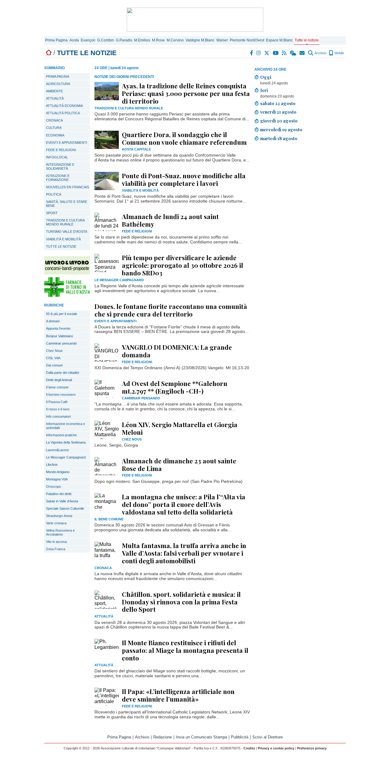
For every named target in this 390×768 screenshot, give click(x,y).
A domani (52, 321)
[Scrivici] (302, 53)
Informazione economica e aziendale (65, 426)
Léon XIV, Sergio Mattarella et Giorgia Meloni (179, 428)
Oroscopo (53, 486)
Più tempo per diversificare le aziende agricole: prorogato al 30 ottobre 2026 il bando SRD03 (182, 265)
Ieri (264, 90)
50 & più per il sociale (61, 314)
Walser (222, 40)
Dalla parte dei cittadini (62, 372)
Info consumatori (58, 416)
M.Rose (158, 40)
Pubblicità (239, 737)
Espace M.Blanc (279, 40)
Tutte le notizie (307, 40)
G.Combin (105, 40)
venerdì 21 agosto (278, 112)
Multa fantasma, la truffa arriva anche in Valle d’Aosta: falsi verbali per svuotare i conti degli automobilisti (184, 553)
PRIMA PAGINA (57, 76)
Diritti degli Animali (59, 380)
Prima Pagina (56, 40)
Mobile (339, 53)
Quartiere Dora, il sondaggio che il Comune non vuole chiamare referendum (184, 138)
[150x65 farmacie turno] (67, 295)
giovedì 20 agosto (279, 121)
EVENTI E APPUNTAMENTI (66, 142)
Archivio (320, 53)
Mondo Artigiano (57, 472)
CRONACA (54, 120)
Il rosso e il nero (57, 409)
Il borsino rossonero (61, 394)
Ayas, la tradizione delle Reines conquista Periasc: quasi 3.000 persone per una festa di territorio (186, 93)
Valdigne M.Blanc (200, 40)
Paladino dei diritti (58, 494)
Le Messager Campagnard (66, 457)
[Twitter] (267, 53)
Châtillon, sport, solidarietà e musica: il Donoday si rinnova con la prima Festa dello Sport (181, 602)
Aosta (74, 40)
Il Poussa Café (57, 402)
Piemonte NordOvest (247, 40)
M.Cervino (175, 40)
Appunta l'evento (58, 328)
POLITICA (53, 194)
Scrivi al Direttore (267, 737)
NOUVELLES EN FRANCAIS (67, 187)
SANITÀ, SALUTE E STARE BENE (66, 203)
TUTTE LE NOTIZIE (61, 246)
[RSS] (284, 53)
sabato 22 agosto (278, 103)
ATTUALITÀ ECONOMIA (64, 106)
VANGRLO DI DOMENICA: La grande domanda (177, 351)
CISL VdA (53, 358)
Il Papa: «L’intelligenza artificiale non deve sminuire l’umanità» (178, 695)
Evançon (88, 40)
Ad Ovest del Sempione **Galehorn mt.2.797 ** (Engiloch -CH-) (174, 387)
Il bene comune (57, 387)
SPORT (52, 213)
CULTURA (54, 127)
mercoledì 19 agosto (281, 129)
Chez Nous (54, 350)
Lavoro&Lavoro (57, 450)
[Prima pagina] (48, 53)
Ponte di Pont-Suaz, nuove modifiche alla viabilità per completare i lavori (184, 179)
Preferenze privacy (312, 748)
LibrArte (52, 464)
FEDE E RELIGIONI (61, 150)
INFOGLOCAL (57, 157)
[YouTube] (276, 53)
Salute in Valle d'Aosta (62, 501)
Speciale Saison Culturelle (65, 508)
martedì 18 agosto (278, 138)
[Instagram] (258, 53)
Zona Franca (55, 549)
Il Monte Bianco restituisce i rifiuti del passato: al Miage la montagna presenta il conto (185, 650)
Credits (249, 748)
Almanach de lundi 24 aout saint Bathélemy (170, 220)
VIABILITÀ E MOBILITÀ (63, 239)
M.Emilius (142, 40)
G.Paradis (124, 40)
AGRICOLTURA (58, 84)
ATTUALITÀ (55, 98)
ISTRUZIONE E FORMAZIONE (57, 178)
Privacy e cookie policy (276, 748)
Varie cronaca (56, 523)
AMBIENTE (54, 91)
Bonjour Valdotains (59, 336)
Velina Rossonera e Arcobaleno (60, 532)
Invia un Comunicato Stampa (201, 737)
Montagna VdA (57, 479)
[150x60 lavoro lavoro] (67, 272)
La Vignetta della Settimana (66, 442)
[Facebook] (252, 53)
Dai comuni (54, 365)
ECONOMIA (55, 135)
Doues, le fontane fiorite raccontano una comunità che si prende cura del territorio (170, 310)
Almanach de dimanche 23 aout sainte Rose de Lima (179, 464)
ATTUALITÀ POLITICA (63, 113)
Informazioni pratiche (61, 435)
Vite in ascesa (56, 541)
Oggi (265, 77)
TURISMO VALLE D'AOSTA (66, 231)
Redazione (162, 737)
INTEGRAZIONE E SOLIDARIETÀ (60, 166)
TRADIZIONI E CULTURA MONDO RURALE (65, 222)
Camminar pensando (61, 343)
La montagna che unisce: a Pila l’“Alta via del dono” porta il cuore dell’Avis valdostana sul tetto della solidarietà (183, 504)
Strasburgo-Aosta (59, 516)
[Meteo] (293, 53)
